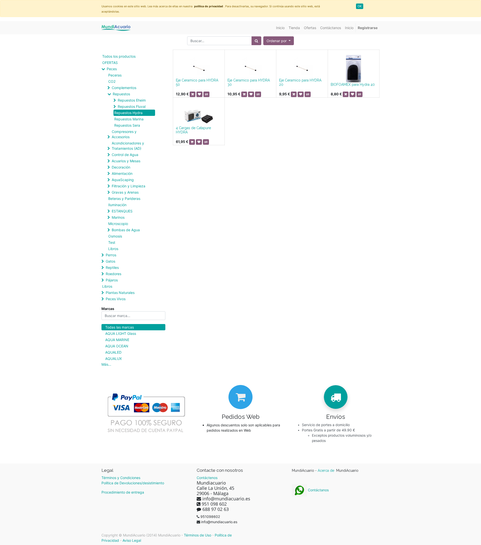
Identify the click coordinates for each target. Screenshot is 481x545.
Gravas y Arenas (125, 192)
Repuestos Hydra (128, 113)
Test (111, 242)
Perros (111, 255)
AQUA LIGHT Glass (120, 333)
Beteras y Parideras (124, 198)
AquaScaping (123, 180)
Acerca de (326, 471)
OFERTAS (110, 62)
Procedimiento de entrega (122, 492)
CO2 (111, 81)
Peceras (115, 75)
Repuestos (121, 94)
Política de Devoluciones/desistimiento (132, 483)
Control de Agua (125, 154)
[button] (278, 40)
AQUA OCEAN (116, 346)
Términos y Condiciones (120, 478)
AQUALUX (113, 358)
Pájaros (112, 280)
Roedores (113, 274)
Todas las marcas (119, 327)
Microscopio (118, 223)
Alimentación (122, 173)
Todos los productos (119, 56)
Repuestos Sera (127, 125)
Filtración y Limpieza (128, 186)
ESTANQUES (122, 211)
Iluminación (117, 205)
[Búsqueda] (256, 40)
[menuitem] (280, 27)
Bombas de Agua (126, 230)
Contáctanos (318, 490)
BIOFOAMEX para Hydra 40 (353, 85)
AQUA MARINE (117, 340)
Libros (113, 249)
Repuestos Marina (129, 119)
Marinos (118, 217)
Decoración (121, 167)
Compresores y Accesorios (124, 134)
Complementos (124, 88)
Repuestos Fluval (132, 106)
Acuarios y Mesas (126, 161)
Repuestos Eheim (132, 100)
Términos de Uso (197, 535)
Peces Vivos (116, 299)
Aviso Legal (132, 540)
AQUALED (113, 352)
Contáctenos (207, 478)
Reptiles (112, 267)
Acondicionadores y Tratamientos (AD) (128, 145)
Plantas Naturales (120, 292)
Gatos (110, 261)
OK (359, 6)
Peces (112, 69)
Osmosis (115, 236)
